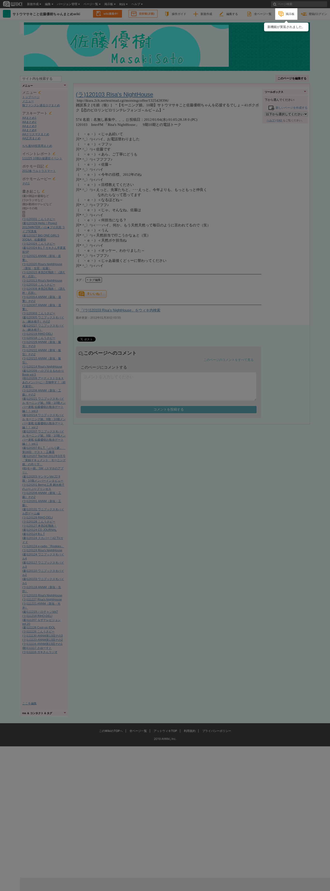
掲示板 (290, 14)
